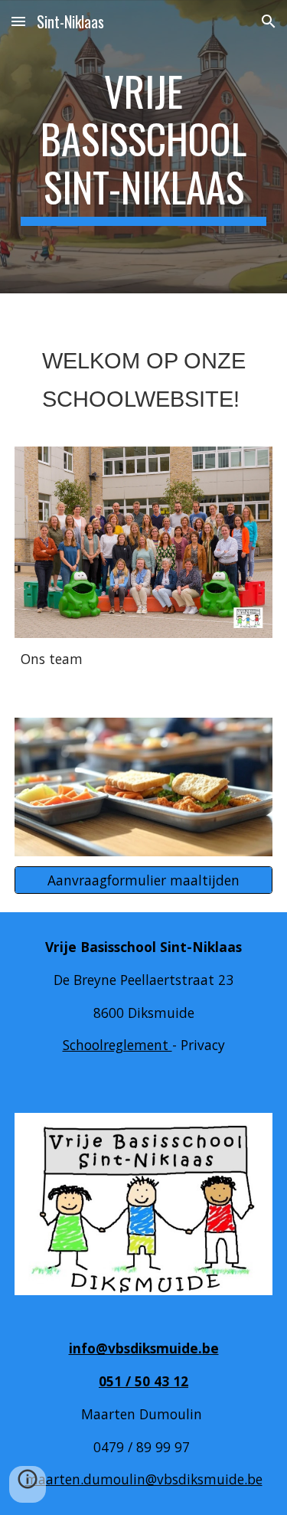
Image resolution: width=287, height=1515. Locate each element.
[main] (144, 146)
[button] (18, 21)
